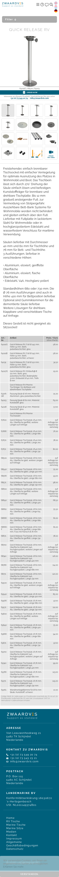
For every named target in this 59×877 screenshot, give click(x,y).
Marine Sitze (14, 828)
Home (10, 817)
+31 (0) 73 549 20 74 (19, 98)
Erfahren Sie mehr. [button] (13, 866)
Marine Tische (16, 824)
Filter (9, 19)
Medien (11, 831)
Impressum (14, 838)
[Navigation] (37, 4)
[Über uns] (42, 4)
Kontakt (11, 835)
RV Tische (13, 821)
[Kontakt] (46, 4)
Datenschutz (15, 848)
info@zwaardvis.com (39, 98)
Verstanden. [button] (29, 874)
